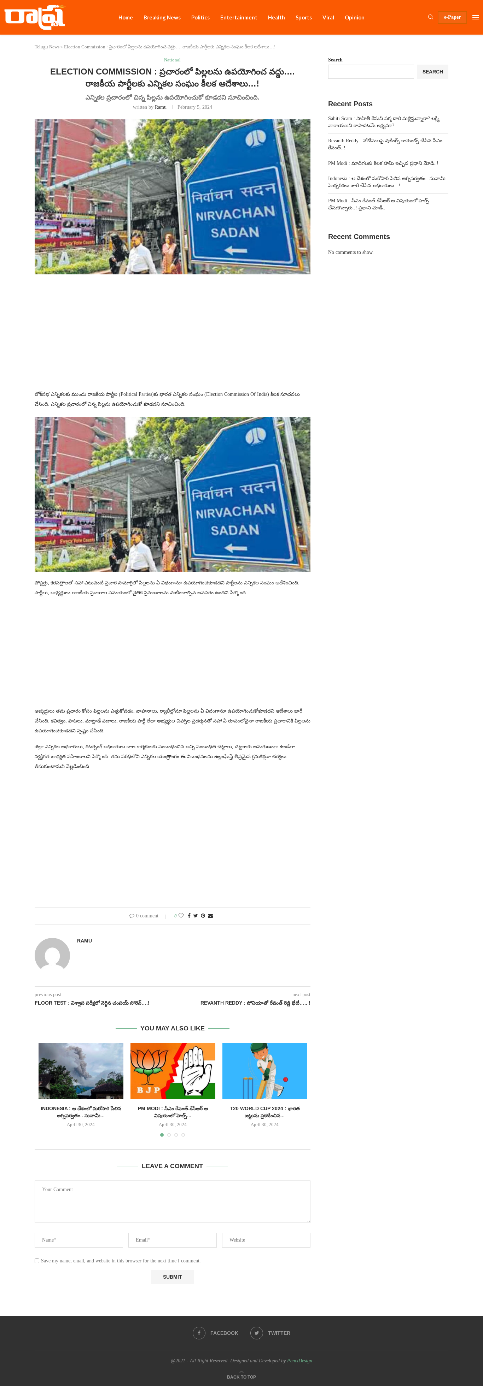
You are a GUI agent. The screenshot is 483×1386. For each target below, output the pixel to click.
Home (125, 17)
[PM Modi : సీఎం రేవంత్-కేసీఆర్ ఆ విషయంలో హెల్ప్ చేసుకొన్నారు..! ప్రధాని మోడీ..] (172, 1071)
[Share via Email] (210, 916)
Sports (304, 17)
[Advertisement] (172, 336)
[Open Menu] (475, 17)
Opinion (355, 17)
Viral (328, 17)
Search (335, 60)
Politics (200, 17)
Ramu (161, 107)
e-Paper (452, 17)
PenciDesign (299, 1360)
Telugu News (47, 46)
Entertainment (238, 17)
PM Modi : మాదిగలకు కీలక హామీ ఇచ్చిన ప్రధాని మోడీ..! (383, 163)
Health (276, 17)
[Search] (430, 17)
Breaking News (162, 17)
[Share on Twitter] (195, 916)
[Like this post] (181, 916)
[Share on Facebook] (189, 916)
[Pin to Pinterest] (203, 916)
